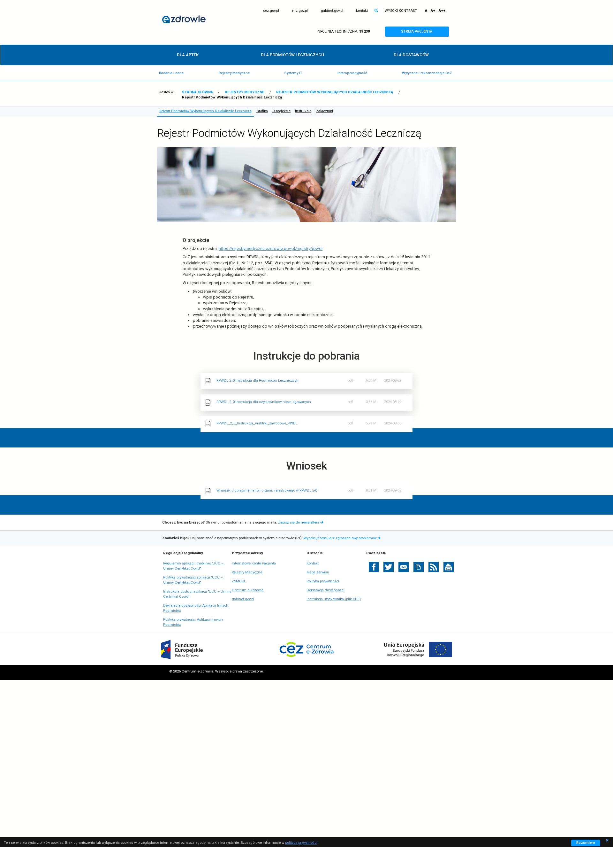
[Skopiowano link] (418, 567)
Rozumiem (588, 843)
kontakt (362, 11)
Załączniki (324, 111)
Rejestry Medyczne (234, 73)
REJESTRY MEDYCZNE (244, 92)
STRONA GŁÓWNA (197, 92)
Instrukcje (303, 111)
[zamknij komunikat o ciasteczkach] (607, 839)
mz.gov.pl (300, 10)
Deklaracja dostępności (325, 590)
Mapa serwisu (317, 572)
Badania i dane (171, 73)
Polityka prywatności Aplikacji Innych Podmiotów (193, 622)
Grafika (262, 111)
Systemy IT (293, 73)
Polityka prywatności (322, 581)
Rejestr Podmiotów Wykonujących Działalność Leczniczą (205, 111)
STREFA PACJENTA (422, 33)
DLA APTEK (188, 54)
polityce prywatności (301, 843)
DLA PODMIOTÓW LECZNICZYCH (292, 54)
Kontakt (312, 563)
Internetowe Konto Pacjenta (254, 563)
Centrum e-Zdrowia (247, 590)
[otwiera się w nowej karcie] (374, 567)
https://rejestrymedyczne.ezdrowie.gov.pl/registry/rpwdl (270, 248)
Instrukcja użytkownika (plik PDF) (333, 599)
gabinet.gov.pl (332, 10)
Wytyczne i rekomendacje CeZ (427, 73)
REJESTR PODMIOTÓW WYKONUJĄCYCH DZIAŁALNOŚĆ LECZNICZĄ (334, 92)
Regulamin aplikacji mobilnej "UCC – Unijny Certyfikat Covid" (193, 566)
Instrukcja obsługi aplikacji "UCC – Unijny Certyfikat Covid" (197, 594)
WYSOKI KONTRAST (401, 11)
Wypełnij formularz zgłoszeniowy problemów (343, 538)
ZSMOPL (239, 581)
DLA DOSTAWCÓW (411, 54)
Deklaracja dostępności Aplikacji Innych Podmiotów (195, 608)
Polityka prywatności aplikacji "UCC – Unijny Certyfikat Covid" (193, 580)
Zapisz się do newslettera (299, 522)
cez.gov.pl (271, 10)
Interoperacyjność (352, 73)
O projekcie (281, 111)
